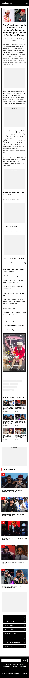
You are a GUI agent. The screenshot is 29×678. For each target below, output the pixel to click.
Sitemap (15, 666)
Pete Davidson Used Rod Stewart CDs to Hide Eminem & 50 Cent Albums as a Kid (20, 437)
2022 (5, 381)
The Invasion (7, 387)
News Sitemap (22, 666)
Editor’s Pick (8, 646)
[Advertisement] (14, 78)
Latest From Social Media (12, 642)
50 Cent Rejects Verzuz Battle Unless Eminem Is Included (8, 408)
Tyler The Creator (8, 390)
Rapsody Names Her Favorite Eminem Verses (20, 408)
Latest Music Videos (10, 633)
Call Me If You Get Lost (14, 381)
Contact (15, 664)
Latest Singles (9, 625)
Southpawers (6, 3)
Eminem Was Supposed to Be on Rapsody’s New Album (20, 422)
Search (24, 660)
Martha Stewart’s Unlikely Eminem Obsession (7, 436)
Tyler (14, 387)
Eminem (6, 384)
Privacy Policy (7, 666)
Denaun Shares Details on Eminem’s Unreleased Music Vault (8, 422)
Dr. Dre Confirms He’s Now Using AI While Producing (14, 538)
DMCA (21, 664)
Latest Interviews (10, 621)
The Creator (14, 384)
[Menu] (26, 3)
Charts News (8, 638)
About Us (8, 664)
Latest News (8, 617)
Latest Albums (9, 629)
